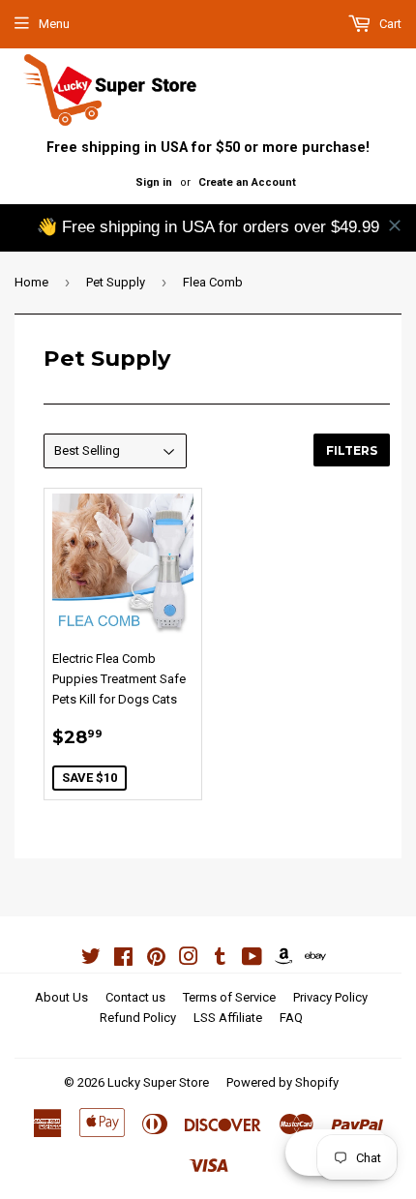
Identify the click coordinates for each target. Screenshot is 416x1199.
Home (31, 282)
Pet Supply (115, 282)
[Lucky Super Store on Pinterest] (156, 959)
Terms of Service (229, 997)
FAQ (291, 1017)
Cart (388, 23)
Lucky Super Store (158, 1082)
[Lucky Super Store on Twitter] (91, 959)
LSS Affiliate (227, 1017)
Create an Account (247, 182)
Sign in (153, 182)
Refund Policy (138, 1017)
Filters (351, 450)
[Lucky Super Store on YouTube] (252, 959)
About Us (61, 997)
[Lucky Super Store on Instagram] (188, 959)
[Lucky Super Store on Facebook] (123, 959)
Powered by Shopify (282, 1082)
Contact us (135, 997)
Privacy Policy (330, 997)
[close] (394, 225)
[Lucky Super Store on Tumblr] (220, 959)
